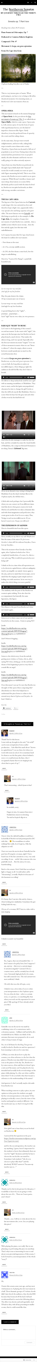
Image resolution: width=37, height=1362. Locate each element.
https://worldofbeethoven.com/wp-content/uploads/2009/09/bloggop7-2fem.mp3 (14, 631)
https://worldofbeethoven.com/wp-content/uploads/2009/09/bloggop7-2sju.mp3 (14, 677)
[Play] (4, 377)
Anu (10, 1018)
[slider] (32, 377)
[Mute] (28, 377)
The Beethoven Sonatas (18, 9)
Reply (4, 768)
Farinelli (27, 213)
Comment (29, 1342)
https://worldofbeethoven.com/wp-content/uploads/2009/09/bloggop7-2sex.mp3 (14, 649)
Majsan (11, 731)
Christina (12, 827)
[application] (18, 377)
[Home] (2, 2)
